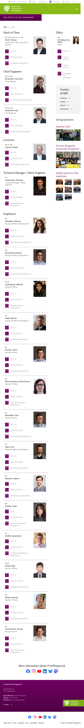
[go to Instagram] (34, 671)
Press (27, 723)
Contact (6, 704)
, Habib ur (12, 478)
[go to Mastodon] (56, 671)
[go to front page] (15, 9)
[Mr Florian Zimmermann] (39, 633)
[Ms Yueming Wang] (39, 601)
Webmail (34, 1)
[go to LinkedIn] (45, 671)
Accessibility (33, 723)
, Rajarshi (14, 284)
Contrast (13, 1)
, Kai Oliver (14, 79)
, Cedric (11, 350)
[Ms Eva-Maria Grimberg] (76, 40)
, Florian (14, 629)
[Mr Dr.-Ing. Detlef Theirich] (39, 152)
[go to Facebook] (28, 671)
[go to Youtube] (39, 671)
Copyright (21, 723)
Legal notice (7, 723)
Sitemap (41, 723)
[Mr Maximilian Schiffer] (39, 540)
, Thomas (11, 40)
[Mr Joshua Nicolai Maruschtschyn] (39, 386)
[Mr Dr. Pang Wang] (39, 570)
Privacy (14, 723)
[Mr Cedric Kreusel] (39, 354)
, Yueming (11, 597)
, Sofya (11, 506)
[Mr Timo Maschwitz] (39, 419)
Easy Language (55, 1)
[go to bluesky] (50, 671)
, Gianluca (13, 253)
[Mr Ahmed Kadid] (39, 322)
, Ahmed (11, 318)
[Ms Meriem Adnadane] (39, 225)
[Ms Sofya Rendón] (39, 512)
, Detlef (11, 147)
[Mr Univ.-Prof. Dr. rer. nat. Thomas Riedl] (39, 45)
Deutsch (67, 1)
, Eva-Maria (64, 41)
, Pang (10, 566)
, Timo (12, 415)
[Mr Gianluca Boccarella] (39, 257)
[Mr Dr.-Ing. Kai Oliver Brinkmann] (39, 84)
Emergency (44, 1)
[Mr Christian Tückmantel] (39, 186)
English (77, 1)
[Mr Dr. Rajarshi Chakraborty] (39, 289)
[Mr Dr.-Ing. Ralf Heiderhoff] (39, 115)
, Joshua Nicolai (17, 381)
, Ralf (11, 110)
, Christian (14, 180)
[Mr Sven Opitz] (39, 451)
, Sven (9, 447)
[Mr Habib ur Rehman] (39, 483)
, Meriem (13, 221)
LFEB (5, 27)
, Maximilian (13, 536)
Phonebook (23, 1)
